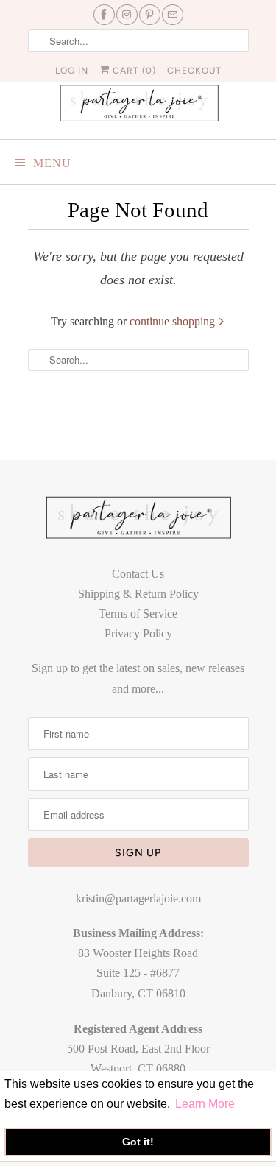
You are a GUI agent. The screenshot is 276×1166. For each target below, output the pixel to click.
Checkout (194, 71)
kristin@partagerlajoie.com (138, 898)
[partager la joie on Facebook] (104, 15)
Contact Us (138, 574)
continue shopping (174, 321)
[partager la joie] (138, 102)
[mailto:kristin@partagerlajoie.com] (172, 15)
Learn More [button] (205, 1104)
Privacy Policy (138, 633)
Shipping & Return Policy (138, 593)
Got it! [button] (138, 1142)
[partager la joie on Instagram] (127, 15)
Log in (71, 71)
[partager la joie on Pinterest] (149, 15)
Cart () (133, 71)
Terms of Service (138, 613)
